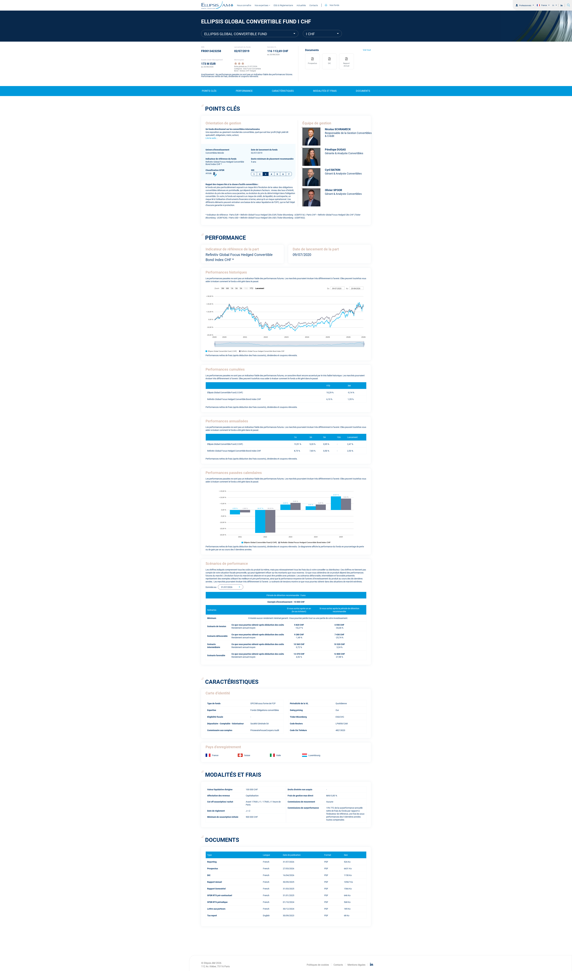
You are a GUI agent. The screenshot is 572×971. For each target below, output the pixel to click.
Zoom (216, 288)
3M (222, 288)
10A (246, 288)
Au (347, 288)
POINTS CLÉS (209, 90)
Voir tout (367, 50)
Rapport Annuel (214, 882)
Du (328, 288)
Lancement (259, 288)
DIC (208, 875)
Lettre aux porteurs (216, 909)
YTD (251, 288)
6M (227, 288)
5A (241, 288)
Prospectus (212, 868)
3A (236, 288)
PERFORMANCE (244, 90)
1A (232, 288)
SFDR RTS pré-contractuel (219, 895)
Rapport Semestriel (216, 888)
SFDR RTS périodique (217, 902)
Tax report (212, 915)
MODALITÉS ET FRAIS (325, 90)
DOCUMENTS (363, 90)
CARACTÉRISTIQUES (283, 90)
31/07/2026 (226, 587)
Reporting (212, 862)
